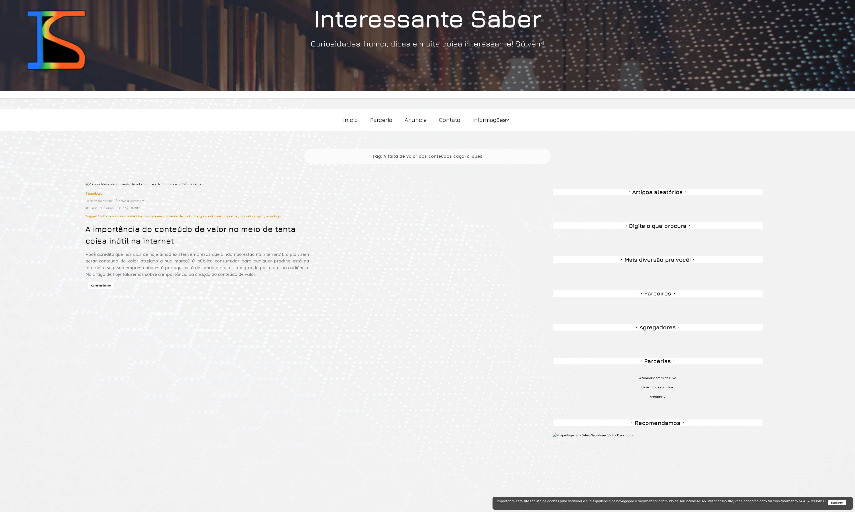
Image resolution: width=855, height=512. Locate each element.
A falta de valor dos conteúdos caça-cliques (130, 216)
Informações (489, 119)
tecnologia (273, 216)
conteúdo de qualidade (181, 216)
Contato (449, 119)
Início (350, 119)
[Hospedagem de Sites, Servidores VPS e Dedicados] (593, 435)
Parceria (381, 119)
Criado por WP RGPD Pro (812, 501)
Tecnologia (94, 193)
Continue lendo (101, 285)
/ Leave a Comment (130, 201)
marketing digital (252, 216)
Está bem (837, 502)
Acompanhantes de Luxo (657, 378)
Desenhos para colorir (657, 387)
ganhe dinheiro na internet (219, 216)
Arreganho (658, 397)
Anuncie (416, 119)
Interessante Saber (427, 18)
